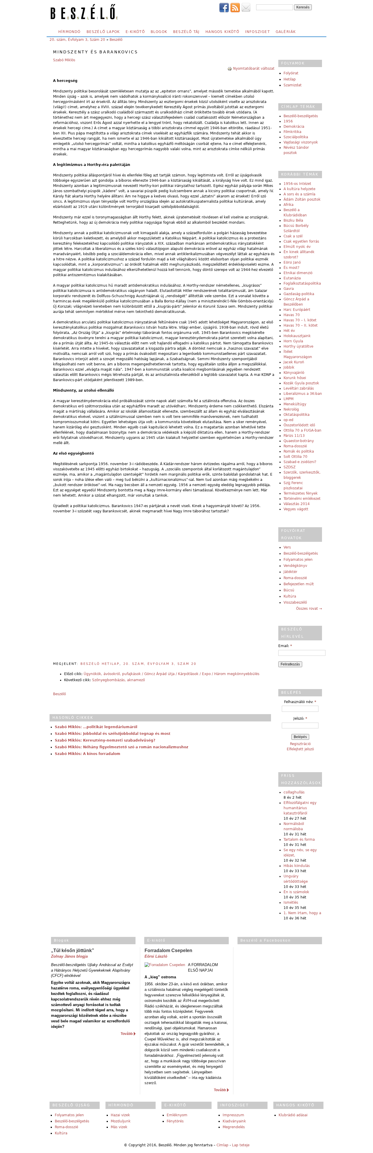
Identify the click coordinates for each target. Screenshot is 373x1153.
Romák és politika (299, 451)
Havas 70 (292, 315)
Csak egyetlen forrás (301, 241)
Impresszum (233, 1115)
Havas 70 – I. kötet (300, 320)
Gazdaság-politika (299, 294)
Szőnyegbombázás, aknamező (118, 680)
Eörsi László (156, 956)
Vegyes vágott (296, 509)
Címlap (222, 1145)
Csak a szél (293, 236)
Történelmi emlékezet (302, 499)
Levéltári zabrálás (299, 388)
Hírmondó (69, 32)
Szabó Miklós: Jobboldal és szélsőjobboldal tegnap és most (112, 734)
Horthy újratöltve (298, 346)
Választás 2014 (297, 504)
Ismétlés (291, 902)
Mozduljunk (121, 1121)
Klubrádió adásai (293, 1115)
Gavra (289, 289)
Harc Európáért (297, 310)
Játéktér (290, 572)
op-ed (288, 420)
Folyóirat (291, 73)
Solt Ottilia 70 (295, 457)
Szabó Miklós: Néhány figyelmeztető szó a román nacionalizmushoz (121, 747)
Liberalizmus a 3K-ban (303, 394)
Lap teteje (240, 1145)
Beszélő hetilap (99, 664)
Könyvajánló (294, 373)
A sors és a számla (299, 194)
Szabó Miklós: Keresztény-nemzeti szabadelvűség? (105, 740)
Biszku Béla (293, 220)
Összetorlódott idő (299, 425)
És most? (291, 268)
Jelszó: (300, 718)
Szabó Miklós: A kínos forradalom (87, 754)
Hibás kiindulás (297, 866)
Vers (287, 547)
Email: (285, 646)
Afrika (288, 205)
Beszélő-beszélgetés (301, 116)
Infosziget (257, 32)
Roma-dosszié (295, 446)
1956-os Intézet (297, 184)
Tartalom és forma (299, 839)
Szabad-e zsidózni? (300, 462)
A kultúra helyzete (299, 189)
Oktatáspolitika (296, 415)
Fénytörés (175, 1121)
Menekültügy (295, 404)
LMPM (288, 399)
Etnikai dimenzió (298, 273)
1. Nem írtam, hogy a (302, 913)
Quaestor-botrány (299, 441)
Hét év (289, 331)
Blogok (159, 32)
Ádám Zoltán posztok (302, 199)
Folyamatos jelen (298, 560)
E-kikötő (135, 32)
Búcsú (289, 590)
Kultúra (290, 596)
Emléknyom (177, 1115)
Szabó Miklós (64, 60)
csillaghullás (294, 792)
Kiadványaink (234, 1121)
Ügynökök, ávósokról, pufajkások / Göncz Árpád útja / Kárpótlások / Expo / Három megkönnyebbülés (171, 674)
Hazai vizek (120, 1115)
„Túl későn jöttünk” (72, 950)
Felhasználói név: (300, 702)
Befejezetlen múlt (299, 584)
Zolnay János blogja (69, 956)
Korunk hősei (295, 378)
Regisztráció (300, 744)
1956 (288, 121)
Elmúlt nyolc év (297, 247)
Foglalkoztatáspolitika (302, 283)
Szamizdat (293, 85)
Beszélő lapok (103, 32)
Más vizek (119, 1127)
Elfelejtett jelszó (300, 749)
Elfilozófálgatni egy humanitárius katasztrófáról (300, 808)
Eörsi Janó (292, 262)
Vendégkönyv (295, 566)
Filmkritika (292, 132)
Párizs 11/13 (294, 436)
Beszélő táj (186, 32)
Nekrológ (291, 409)
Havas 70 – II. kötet (301, 325)
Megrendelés (234, 1127)
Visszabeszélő (295, 602)
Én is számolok (296, 892)
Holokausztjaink (297, 336)
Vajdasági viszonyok (301, 142)
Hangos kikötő (222, 32)
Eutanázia (292, 278)
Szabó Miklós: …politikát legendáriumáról (96, 727)
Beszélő (116, 40)
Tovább (127, 1034)
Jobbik (289, 367)
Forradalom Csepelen (168, 950)
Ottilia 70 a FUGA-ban (302, 430)
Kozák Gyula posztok (301, 383)
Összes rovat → (309, 609)
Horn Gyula (293, 341)
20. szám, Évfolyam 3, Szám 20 (77, 40)
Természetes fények (301, 493)
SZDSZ (289, 467)
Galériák (286, 32)
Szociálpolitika (296, 137)
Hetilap (290, 79)
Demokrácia (294, 127)
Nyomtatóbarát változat (254, 68)
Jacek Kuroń (294, 362)
